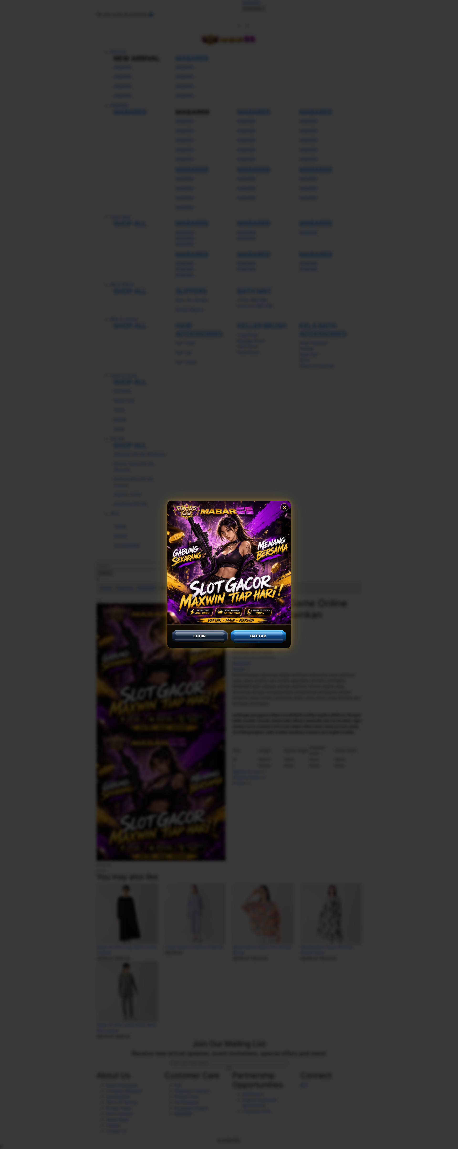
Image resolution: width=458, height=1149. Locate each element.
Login (199, 636)
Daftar (258, 636)
